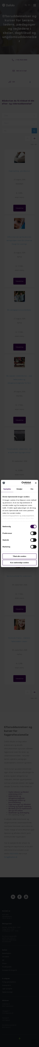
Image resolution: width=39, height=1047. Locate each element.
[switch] (33, 533)
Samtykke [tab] (7, 489)
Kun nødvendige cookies (19, 563)
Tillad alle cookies (19, 556)
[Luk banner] (36, 483)
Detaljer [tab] (20, 489)
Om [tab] (32, 489)
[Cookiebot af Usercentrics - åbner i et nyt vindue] (23, 483)
